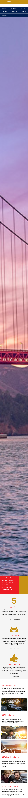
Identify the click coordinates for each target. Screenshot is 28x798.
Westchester (4, 15)
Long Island (14, 8)
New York (5, 11)
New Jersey (23, 8)
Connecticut (4, 8)
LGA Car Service (6, 5)
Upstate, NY (23, 11)
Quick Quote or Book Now (14, 2)
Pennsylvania (14, 11)
